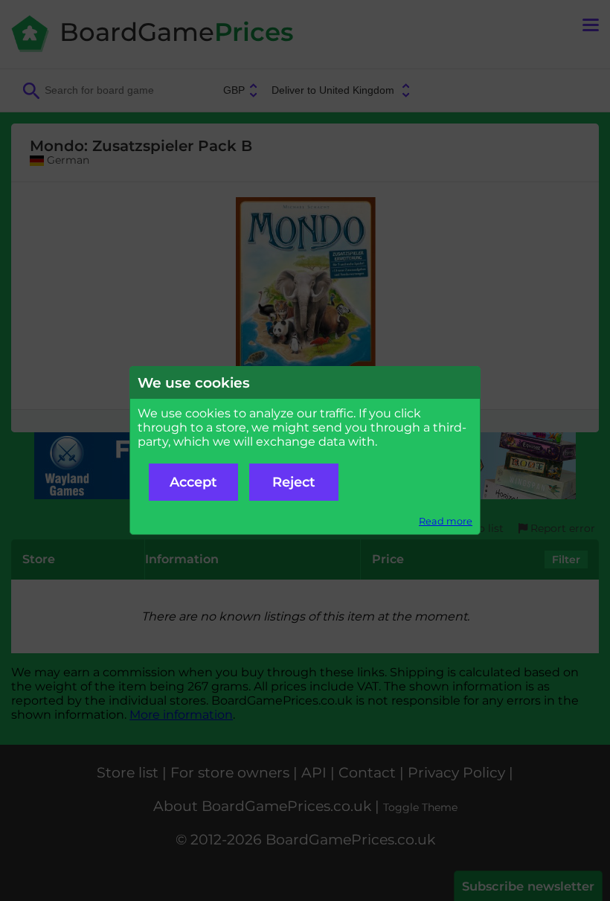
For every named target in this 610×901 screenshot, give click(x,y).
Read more (445, 521)
